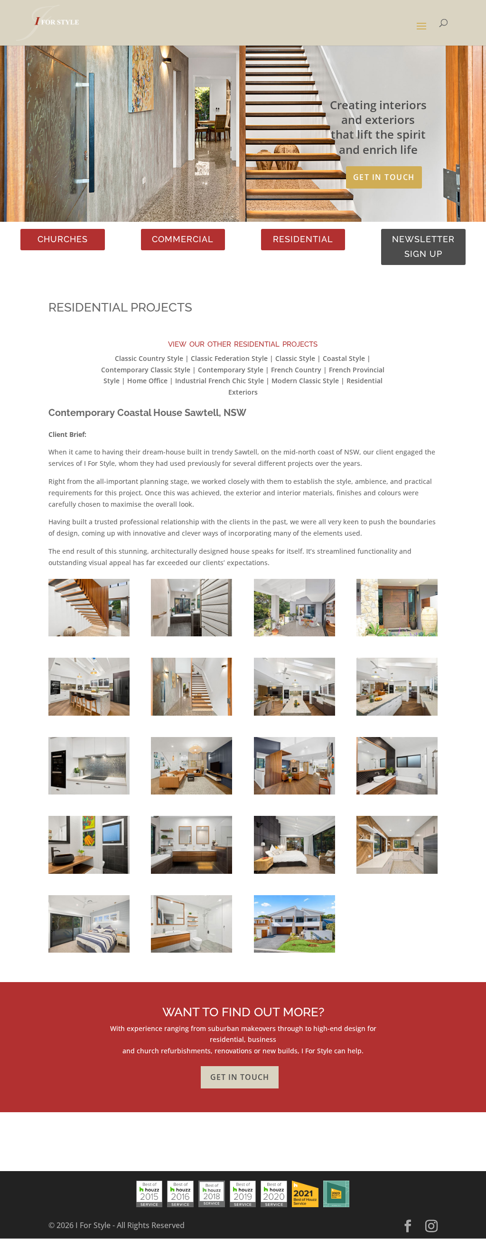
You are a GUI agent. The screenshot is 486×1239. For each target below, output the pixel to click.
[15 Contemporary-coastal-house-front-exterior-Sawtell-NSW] (294, 952)
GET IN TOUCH (384, 177)
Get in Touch (239, 1077)
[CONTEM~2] (191, 636)
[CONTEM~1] (89, 636)
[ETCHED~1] (397, 636)
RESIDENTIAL (303, 239)
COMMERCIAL (183, 239)
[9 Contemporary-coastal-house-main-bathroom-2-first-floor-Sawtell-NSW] (89, 873)
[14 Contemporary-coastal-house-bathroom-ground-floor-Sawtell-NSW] (191, 952)
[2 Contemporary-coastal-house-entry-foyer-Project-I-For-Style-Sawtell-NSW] (191, 715)
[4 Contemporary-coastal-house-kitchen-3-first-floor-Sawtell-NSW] (397, 715)
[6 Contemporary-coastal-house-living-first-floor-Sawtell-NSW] (191, 794)
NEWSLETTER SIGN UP (423, 246)
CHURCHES (62, 239)
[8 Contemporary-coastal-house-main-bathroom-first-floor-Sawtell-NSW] (397, 794)
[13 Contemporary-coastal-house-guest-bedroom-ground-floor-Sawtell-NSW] (89, 952)
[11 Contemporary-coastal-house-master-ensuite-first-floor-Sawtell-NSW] (191, 873)
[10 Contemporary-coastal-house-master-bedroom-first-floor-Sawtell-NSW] (294, 873)
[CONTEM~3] (294, 636)
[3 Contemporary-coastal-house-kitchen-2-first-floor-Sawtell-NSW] (294, 715)
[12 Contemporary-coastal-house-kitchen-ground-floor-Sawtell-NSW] (397, 873)
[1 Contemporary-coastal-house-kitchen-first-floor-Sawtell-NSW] (89, 715)
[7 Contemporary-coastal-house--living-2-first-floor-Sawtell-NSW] (294, 794)
